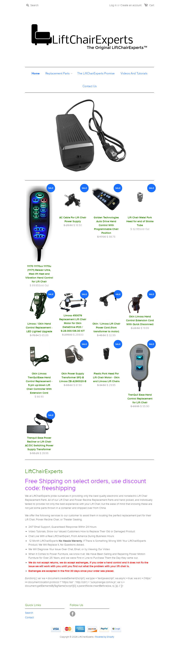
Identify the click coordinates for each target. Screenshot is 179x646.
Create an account (130, 5)
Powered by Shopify (104, 637)
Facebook (72, 614)
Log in (113, 5)
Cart (151, 5)
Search (29, 612)
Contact (29, 617)
